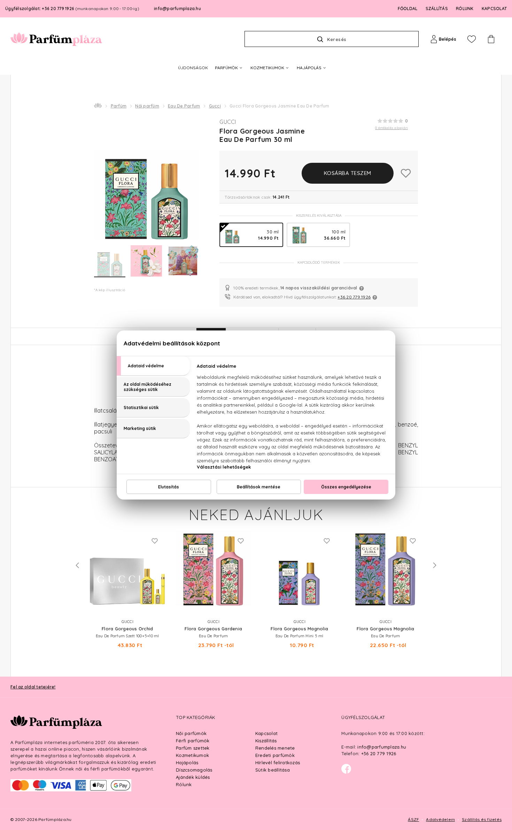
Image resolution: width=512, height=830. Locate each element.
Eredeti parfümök (275, 755)
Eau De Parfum (184, 106)
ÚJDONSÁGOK (193, 67)
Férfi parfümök (193, 740)
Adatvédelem (440, 819)
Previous (77, 565)
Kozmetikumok (192, 755)
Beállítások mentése (258, 486)
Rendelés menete (275, 748)
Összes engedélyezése (346, 486)
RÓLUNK (465, 8)
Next (435, 565)
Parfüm (119, 106)
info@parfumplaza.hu (177, 8)
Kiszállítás (266, 740)
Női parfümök (191, 733)
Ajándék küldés (193, 777)
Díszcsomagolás (194, 770)
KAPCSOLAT (494, 8)
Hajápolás (187, 762)
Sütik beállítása (272, 770)
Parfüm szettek (193, 748)
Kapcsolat (266, 733)
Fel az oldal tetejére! (33, 686)
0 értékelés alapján (391, 128)
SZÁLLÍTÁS (437, 8)
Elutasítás (168, 486)
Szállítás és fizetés (482, 819)
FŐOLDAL (408, 8)
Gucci (215, 106)
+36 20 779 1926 (354, 297)
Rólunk (184, 784)
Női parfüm (147, 106)
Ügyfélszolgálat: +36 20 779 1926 (72, 8)
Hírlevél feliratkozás (277, 762)
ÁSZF (413, 819)
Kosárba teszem (347, 173)
